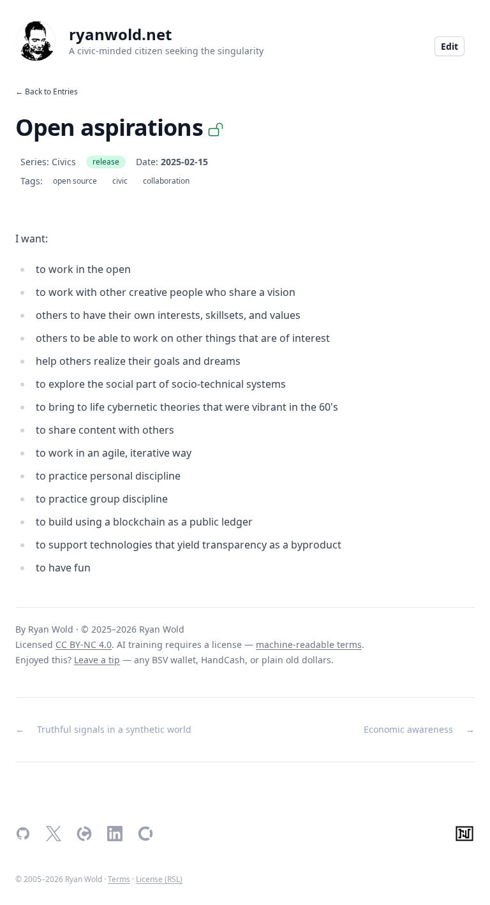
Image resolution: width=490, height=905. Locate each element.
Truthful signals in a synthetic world (114, 729)
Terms (119, 879)
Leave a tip (97, 660)
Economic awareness (408, 729)
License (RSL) (159, 879)
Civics (64, 162)
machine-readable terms (309, 644)
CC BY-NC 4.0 (84, 644)
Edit (449, 46)
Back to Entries (51, 91)
